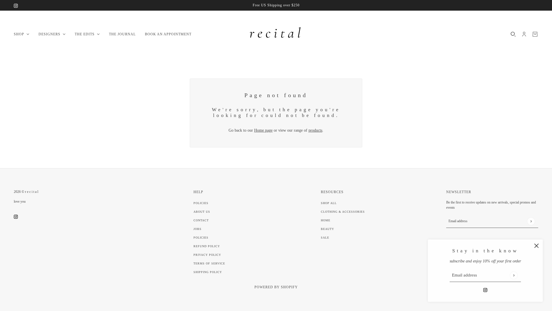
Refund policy (206, 246)
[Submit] (514, 275)
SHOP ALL (329, 203)
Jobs (197, 229)
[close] (536, 246)
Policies (200, 203)
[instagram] (16, 5)
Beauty (327, 229)
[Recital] (276, 34)
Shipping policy (207, 272)
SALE (325, 237)
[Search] (513, 34)
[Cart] (535, 34)
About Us (201, 211)
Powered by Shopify (276, 287)
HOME (325, 220)
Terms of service (209, 263)
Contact (201, 220)
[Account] (524, 34)
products (315, 130)
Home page (263, 130)
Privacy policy (207, 254)
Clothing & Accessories (343, 211)
